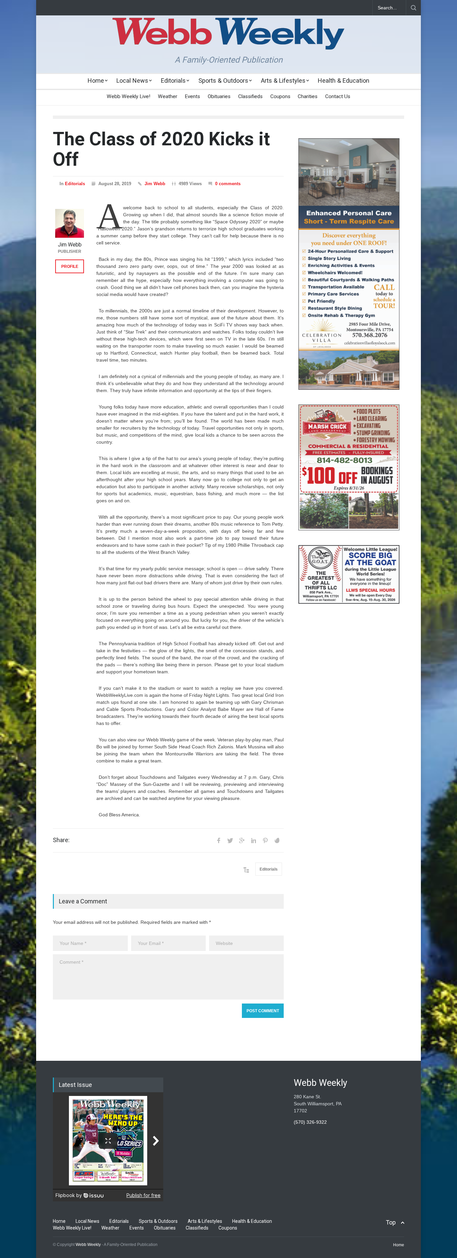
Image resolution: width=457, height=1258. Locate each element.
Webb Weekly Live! (128, 96)
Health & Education (343, 80)
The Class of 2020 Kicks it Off (161, 149)
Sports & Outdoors (223, 80)
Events (192, 96)
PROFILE (69, 266)
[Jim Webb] (69, 223)
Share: (61, 840)
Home (96, 80)
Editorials (173, 80)
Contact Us (337, 96)
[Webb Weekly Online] (228, 39)
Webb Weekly (88, 1244)
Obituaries (219, 96)
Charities (307, 96)
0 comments (228, 183)
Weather (167, 96)
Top (391, 1222)
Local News (132, 80)
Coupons (280, 96)
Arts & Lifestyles (283, 80)
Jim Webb (155, 183)
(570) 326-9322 (310, 1122)
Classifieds (250, 96)
